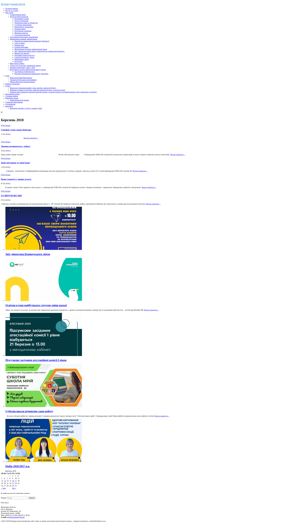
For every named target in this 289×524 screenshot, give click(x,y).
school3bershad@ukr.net (16, 517)
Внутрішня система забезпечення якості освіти (28, 70)
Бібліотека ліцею (11, 98)
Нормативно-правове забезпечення (23, 39)
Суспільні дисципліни (23, 25)
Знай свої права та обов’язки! (15, 163)
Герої (7, 76)
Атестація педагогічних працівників (24, 37)
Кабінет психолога (12, 84)
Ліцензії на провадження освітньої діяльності (31, 41)
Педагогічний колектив (19, 17)
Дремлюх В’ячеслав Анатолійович (23, 80)
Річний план (19, 45)
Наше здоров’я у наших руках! (16, 179)
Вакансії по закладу (22, 53)
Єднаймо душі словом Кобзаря (16, 130)
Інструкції (18, 61)
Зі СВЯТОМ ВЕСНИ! (11, 195)
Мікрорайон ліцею (21, 59)
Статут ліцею (19, 43)
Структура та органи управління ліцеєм (25, 66)
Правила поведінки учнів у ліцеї (22, 68)
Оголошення (10, 104)
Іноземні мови (19, 29)
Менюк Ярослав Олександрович (22, 82)
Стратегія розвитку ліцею (24, 57)
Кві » (14, 488)
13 (5, 481)
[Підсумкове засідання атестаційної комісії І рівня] (43, 355)
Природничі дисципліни (23, 27)
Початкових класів (21, 19)
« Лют (3, 488)
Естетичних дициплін (22, 31)
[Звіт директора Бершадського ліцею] (43, 249)
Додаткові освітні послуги (24, 55)
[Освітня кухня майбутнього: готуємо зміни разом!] (43, 300)
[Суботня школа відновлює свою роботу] (43, 406)
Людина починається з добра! (15, 146)
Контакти (9, 106)
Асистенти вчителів (22, 35)
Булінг (7, 86)
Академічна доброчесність (24, 72)
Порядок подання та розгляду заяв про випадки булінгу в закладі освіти (37, 90)
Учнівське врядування (14, 102)
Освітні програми (21, 47)
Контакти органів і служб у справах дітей (26, 108)
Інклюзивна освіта (12, 94)
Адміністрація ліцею (18, 15)
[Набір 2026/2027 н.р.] (43, 461)
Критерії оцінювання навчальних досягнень (31, 74)
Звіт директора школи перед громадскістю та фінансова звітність (39, 51)
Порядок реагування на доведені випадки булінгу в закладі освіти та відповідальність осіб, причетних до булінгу (53, 92)
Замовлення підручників (19, 100)
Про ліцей (9, 13)
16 (13, 481)
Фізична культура (21, 33)
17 (16, 481)
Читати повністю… (30, 138)
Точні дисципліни (21, 21)
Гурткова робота (11, 96)
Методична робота (17, 63)
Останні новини (11, 9)
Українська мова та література (26, 23)
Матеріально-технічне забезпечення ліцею (30, 49)
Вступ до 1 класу (12, 11)
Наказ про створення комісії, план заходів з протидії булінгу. (33, 88)
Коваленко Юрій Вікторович (21, 78)
